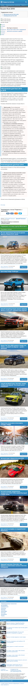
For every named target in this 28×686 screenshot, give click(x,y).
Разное (2, 615)
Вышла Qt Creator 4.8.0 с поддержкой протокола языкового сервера (16, 30)
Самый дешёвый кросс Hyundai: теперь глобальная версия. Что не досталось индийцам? (13, 385)
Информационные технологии (7, 267)
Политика (3, 608)
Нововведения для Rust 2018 (10, 15)
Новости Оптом (8, 2)
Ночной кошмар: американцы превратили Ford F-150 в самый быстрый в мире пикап (14, 493)
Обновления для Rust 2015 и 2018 (11, 14)
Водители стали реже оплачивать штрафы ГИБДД (12, 423)
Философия (4, 611)
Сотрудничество (14, 669)
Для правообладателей (15, 671)
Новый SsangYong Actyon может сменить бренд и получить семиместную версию (14, 309)
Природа (3, 609)
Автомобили (4, 605)
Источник (3, 205)
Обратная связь (4, 670)
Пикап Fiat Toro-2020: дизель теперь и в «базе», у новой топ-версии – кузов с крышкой (13, 347)
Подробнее (24, 267)
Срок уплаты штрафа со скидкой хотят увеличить (13, 529)
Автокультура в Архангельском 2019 (12, 458)
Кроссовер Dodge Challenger (9, 271)
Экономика (4, 614)
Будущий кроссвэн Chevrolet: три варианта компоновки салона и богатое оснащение (14, 565)
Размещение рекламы (15, 670)
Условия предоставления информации (10, 683)
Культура (3, 612)
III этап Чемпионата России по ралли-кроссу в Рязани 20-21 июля (13, 233)
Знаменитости (4, 606)
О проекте (3, 669)
